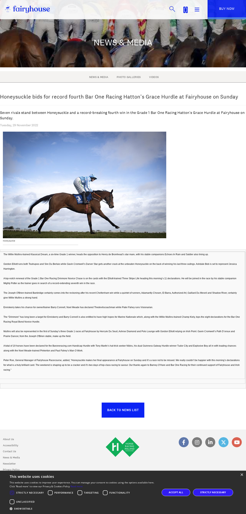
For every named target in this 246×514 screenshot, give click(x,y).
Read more (77, 486)
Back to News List (123, 410)
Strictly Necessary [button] (213, 492)
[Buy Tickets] (185, 9)
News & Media (11, 457)
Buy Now (226, 8)
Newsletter (9, 463)
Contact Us (9, 451)
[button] (83, 508)
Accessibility (10, 445)
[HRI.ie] (122, 457)
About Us (8, 439)
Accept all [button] (176, 492)
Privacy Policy (11, 469)
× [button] (241, 474)
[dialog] (123, 492)
